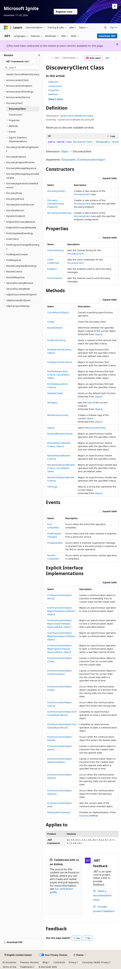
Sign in (113, 27)
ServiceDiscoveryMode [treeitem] (18, 288)
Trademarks (26, 966)
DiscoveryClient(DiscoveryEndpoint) (55, 203)
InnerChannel (54, 278)
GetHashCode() (55, 393)
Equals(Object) (55, 327)
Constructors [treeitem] (15, 114)
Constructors (55, 86)
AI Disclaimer (10, 962)
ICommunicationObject (91, 159)
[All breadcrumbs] (48, 58)
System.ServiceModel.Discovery (76, 115)
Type (89, 402)
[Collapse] (39, 55)
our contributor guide (61, 890)
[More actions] (115, 58)
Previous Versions (29, 962)
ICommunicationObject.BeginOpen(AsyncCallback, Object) (61, 636)
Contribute (59, 962)
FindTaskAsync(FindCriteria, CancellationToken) (58, 374)
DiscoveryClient (82, 194)
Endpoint (52, 268)
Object (65, 151)
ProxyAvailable (55, 542)
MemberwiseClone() (57, 415)
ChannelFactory (55, 250)
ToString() (52, 486)
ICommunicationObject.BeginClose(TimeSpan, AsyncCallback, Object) (59, 623)
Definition (53, 81)
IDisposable (68, 159)
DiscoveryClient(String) (59, 212)
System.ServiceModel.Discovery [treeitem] (22, 74)
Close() (50, 321)
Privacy (72, 962)
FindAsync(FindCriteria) (59, 362)
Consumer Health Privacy (95, 962)
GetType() (52, 402)
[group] (82, 142)
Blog (45, 962)
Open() (50, 427)
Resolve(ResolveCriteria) (59, 433)
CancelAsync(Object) (58, 312)
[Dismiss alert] (114, 6)
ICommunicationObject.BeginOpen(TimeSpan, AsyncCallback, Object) (59, 649)
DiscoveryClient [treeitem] (17, 108)
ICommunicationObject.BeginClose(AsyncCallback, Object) (61, 611)
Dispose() (84, 815)
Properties (53, 90)
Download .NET (107, 35)
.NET (56, 57)
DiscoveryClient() (56, 190)
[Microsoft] (6, 27)
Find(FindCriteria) (56, 340)
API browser (69, 57)
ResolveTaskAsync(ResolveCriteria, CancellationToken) (61, 468)
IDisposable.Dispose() (58, 812)
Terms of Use (9, 966)
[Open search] (105, 27)
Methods (53, 94)
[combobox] (21, 61)
